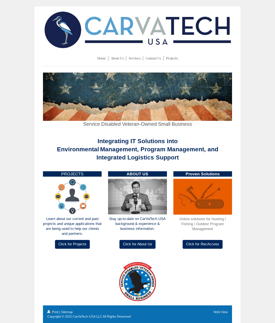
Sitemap (67, 312)
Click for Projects (72, 244)
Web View (221, 312)
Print (55, 312)
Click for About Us (137, 244)
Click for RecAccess (202, 244)
